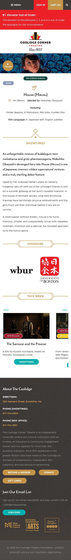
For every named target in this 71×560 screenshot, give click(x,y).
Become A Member (19, 472)
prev (6, 309)
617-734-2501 (10, 425)
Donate (49, 472)
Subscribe (14, 512)
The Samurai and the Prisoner (26, 344)
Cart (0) (55, 4)
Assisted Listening (35, 88)
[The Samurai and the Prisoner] (26, 326)
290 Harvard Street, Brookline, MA (22, 401)
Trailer (8, 66)
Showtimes (26, 361)
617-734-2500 (10, 413)
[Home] (35, 41)
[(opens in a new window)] (21, 269)
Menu (17, 4)
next (64, 309)
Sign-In (40, 4)
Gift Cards (14, 480)
